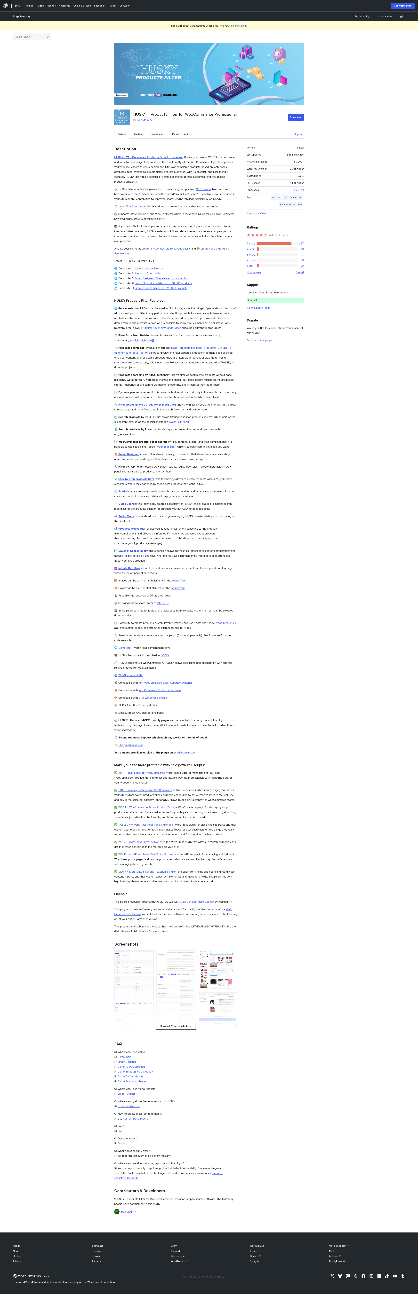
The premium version (130, 745)
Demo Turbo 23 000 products (136, 1071)
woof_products (225, 623)
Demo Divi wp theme (130, 1076)
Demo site (124, 647)
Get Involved (257, 1245)
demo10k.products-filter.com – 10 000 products (163, 283)
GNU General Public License (197, 901)
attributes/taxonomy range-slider (160, 327)
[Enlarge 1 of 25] (149, 954)
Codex (122, 1143)
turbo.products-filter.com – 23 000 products (161, 288)
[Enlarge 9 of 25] (191, 954)
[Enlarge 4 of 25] (149, 1033)
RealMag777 (144, 120)
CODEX (165, 655)
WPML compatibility (130, 675)
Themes (96, 1251)
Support (299, 134)
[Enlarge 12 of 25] (191, 1031)
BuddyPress (337, 1261)
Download (296, 117)
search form (179, 580)
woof (299, 204)
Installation (157, 134)
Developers (177, 1256)
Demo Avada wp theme (132, 1081)
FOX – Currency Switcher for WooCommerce (145, 790)
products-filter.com (185, 752)
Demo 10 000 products (131, 1066)
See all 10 (298, 190)
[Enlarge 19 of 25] (233, 996)
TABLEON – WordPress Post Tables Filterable (146, 824)
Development (180, 134)
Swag (254, 1261)
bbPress (335, 1256)
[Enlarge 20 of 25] (233, 1019)
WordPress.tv (179, 1261)
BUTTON (163, 603)
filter (285, 197)
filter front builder (136, 206)
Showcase (97, 1245)
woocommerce (287, 204)
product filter (296, 197)
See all (300, 272)
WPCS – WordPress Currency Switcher (141, 842)
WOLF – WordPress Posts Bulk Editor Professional (148, 854)
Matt (333, 1251)
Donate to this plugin (259, 340)
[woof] (232, 308)
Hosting (17, 1256)
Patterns (96, 1261)
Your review (254, 272)
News (16, 1251)
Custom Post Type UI (136, 1118)
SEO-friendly (203, 189)
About (16, 1245)
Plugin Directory (21, 16)
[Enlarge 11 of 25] (191, 1004)
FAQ (120, 1131)
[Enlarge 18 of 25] (233, 954)
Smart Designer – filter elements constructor (161, 278)
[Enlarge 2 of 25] (149, 980)
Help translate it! (238, 25)
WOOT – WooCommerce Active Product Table (146, 807)
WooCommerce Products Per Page (160, 690)
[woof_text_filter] (166, 446)
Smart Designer (127, 1061)
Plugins (96, 1256)
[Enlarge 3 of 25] (149, 1007)
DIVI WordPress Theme (153, 697)
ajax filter (276, 197)
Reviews (139, 134)
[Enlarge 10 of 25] (191, 978)
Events (253, 1251)
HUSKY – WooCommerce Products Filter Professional (148, 157)
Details (122, 134)
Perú (46, 1276)
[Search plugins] (47, 36)
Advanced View (256, 213)
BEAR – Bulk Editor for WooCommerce (141, 772)
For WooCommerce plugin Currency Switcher (165, 682)
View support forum (258, 307)
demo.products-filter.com (149, 268)
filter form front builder (147, 273)
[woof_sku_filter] (179, 421)
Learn (174, 1245)
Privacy (17, 1261)
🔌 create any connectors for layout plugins (164, 248)
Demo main (124, 1057)
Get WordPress (403, 5)
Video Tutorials (127, 1093)
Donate (255, 1256)
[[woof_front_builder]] (141, 340)
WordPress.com (339, 1245)
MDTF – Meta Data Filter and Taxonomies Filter (147, 871)
